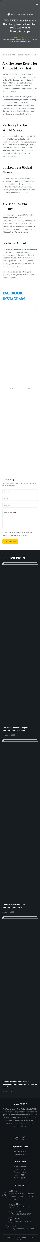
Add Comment (10, 513)
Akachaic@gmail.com (23, 1221)
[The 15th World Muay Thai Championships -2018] (20, 820)
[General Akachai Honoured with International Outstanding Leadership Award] (20, 997)
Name (7, 491)
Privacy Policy (20, 1151)
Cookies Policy (20, 1154)
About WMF (20, 1175)
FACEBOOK (12, 293)
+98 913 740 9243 (23, 1214)
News (31, 14)
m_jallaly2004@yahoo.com (23, 1229)
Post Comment (10, 541)
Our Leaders (20, 1169)
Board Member (20, 1172)
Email (6, 498)
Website (7, 505)
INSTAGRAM (13, 299)
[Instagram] (23, 1138)
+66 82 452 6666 (23, 1207)
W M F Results (20, 1178)
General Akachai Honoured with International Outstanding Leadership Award (19, 1084)
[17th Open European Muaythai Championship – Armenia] (20, 643)
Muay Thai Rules (20, 1166)
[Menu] (37, 4)
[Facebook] (17, 1138)
